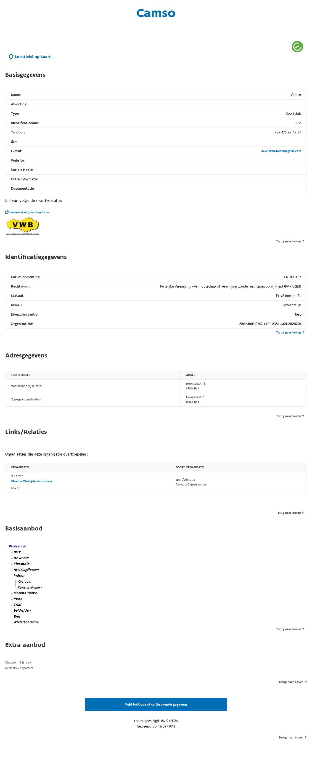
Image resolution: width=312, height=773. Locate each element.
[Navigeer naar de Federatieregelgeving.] (297, 46)
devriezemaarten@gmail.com (281, 151)
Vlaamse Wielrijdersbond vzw (28, 212)
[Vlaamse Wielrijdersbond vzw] (23, 226)
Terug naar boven (288, 241)
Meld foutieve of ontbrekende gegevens (156, 704)
